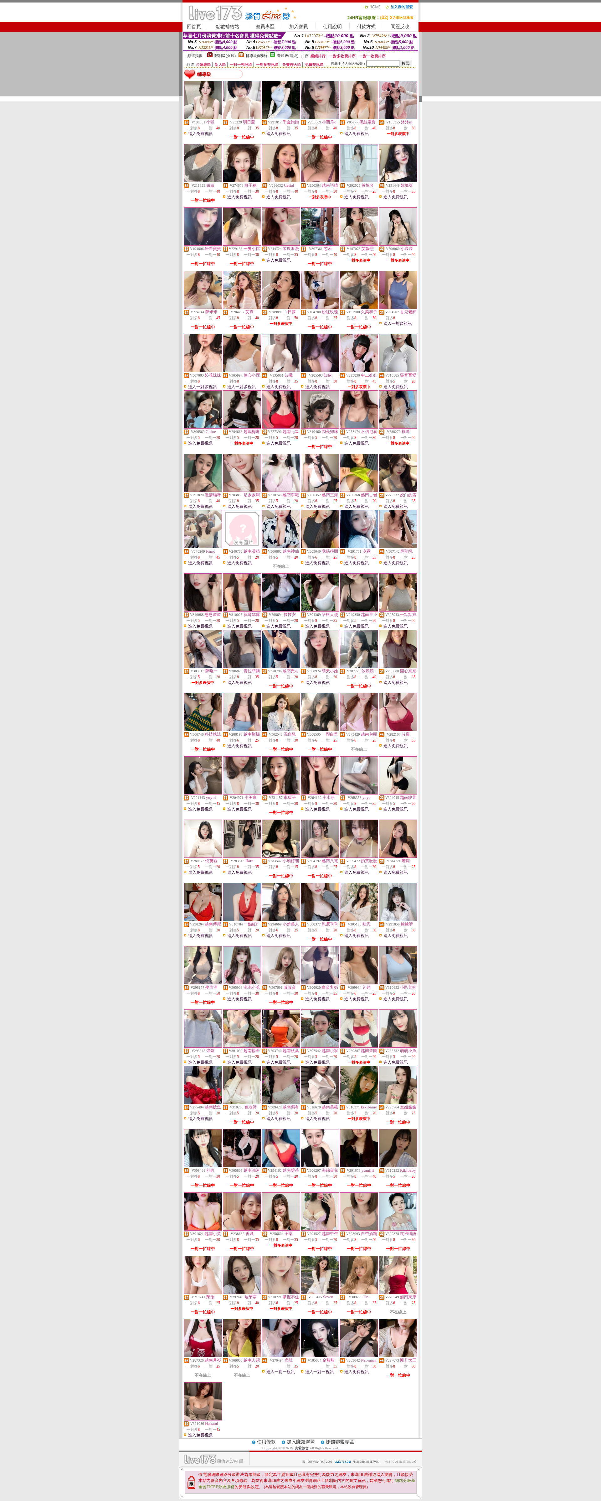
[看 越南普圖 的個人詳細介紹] (359, 1046)
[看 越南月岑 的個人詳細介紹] (203, 1355)
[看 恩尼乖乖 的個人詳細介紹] (320, 919)
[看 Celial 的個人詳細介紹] (281, 181)
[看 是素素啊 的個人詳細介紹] (242, 490)
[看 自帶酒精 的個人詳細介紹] (359, 1229)
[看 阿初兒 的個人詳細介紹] (398, 547)
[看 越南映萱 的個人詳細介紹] (398, 793)
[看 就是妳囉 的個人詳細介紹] (242, 610)
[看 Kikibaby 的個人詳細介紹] (398, 1166)
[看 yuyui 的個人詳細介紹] (203, 793)
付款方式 (366, 26)
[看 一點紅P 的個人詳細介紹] (242, 919)
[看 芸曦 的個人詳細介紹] (281, 370)
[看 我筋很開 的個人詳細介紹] (320, 547)
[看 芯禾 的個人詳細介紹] (320, 244)
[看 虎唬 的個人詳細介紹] (281, 1355)
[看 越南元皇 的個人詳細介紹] (281, 427)
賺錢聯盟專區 (340, 1441)
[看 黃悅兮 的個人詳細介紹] (359, 181)
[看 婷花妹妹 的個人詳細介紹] (203, 370)
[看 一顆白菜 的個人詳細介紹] (320, 729)
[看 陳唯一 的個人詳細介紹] (203, 666)
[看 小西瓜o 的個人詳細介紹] (320, 117)
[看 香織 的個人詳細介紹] (242, 1229)
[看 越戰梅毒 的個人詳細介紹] (242, 427)
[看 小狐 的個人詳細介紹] (203, 117)
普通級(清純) (287, 56)
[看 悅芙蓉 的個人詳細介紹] (203, 856)
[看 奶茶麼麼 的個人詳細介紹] (359, 856)
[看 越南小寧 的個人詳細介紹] (320, 1046)
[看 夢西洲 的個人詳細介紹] (203, 983)
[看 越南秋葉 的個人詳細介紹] (281, 1046)
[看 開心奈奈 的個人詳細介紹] (398, 666)
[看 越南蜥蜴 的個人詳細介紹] (242, 729)
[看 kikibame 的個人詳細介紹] (359, 1102)
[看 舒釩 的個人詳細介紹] (203, 1166)
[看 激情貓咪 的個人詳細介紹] (203, 490)
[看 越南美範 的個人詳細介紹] (320, 1102)
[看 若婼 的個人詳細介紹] (398, 856)
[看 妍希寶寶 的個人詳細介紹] (203, 244)
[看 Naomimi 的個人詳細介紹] (359, 1355)
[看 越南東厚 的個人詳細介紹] (398, 1292)
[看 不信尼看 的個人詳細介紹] (359, 427)
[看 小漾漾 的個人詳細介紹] (398, 244)
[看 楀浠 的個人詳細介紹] (398, 427)
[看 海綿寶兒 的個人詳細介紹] (320, 1166)
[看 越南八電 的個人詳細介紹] (320, 856)
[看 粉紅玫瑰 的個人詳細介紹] (320, 307)
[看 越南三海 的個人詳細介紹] (320, 490)
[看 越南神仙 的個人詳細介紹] (281, 547)
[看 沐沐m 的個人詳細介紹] (398, 117)
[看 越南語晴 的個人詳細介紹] (320, 181)
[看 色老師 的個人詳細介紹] (242, 1102)
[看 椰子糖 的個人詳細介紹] (242, 181)
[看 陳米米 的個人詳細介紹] (203, 307)
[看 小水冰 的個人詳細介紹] (320, 793)
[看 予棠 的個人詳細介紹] (281, 1229)
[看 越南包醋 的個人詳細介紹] (359, 729)
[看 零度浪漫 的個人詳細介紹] (281, 244)
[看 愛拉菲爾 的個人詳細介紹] (242, 666)
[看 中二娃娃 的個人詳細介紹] (359, 370)
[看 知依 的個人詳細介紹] (320, 370)
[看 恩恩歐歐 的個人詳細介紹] (203, 610)
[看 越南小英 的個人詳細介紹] (203, 1229)
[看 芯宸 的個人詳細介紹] (398, 729)
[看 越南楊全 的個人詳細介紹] (242, 1046)
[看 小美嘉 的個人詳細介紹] (242, 793)
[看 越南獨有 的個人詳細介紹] (281, 1102)
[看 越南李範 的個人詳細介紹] (281, 490)
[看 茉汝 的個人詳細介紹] (203, 1292)
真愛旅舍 (302, 1448)
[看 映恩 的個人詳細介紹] (359, 919)
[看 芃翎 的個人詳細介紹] (359, 983)
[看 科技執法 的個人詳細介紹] (203, 729)
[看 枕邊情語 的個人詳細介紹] (398, 1229)
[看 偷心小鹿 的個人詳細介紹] (242, 370)
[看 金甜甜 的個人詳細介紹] (320, 1355)
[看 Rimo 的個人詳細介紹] (203, 547)
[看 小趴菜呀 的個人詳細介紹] (398, 983)
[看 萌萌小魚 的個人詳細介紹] (398, 1046)
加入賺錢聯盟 (301, 1441)
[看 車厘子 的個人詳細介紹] (281, 793)
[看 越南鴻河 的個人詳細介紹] (242, 1166)
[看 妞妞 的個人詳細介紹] (203, 181)
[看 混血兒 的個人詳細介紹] (281, 729)
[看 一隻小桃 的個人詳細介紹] (242, 244)
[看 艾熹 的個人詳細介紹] (242, 307)
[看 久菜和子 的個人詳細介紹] (359, 307)
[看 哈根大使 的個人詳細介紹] (320, 610)
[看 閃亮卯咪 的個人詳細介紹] (320, 427)
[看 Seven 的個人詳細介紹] (320, 1292)
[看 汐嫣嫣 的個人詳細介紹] (359, 666)
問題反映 (400, 26)
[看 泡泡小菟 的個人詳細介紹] (242, 983)
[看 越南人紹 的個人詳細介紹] (242, 1355)
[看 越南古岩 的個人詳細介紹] (359, 490)
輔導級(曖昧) (256, 56)
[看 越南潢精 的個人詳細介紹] (242, 547)
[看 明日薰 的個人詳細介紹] (242, 117)
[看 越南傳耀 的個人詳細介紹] (203, 919)
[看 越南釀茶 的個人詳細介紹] (281, 1166)
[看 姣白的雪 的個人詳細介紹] (398, 490)
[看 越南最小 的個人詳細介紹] (359, 610)
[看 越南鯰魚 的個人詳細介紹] (203, 1102)
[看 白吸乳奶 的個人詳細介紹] (320, 983)
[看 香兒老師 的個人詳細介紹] (398, 307)
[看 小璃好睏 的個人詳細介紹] (281, 856)
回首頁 (194, 26)
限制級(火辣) (225, 56)
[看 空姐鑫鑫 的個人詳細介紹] (398, 1102)
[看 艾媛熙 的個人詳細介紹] (359, 244)
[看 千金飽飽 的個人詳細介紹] (281, 117)
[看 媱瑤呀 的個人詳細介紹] (398, 181)
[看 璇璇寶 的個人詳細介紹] (281, 983)
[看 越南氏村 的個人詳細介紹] (281, 666)
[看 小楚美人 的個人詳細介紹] (281, 919)
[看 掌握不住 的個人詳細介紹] (281, 1292)
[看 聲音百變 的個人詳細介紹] (398, 370)
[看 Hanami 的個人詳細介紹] (203, 1419)
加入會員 (298, 26)
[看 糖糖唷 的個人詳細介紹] (398, 919)
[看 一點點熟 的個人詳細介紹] (398, 610)
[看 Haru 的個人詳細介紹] (242, 856)
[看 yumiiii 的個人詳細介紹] (359, 1166)
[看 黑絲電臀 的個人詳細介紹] (359, 117)
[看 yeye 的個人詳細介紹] (359, 793)
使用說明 (332, 26)
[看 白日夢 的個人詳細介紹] (281, 307)
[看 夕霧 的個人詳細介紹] (359, 547)
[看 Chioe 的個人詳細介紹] (203, 427)
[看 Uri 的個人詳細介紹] (359, 1292)
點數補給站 (227, 26)
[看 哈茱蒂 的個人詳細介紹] (242, 1292)
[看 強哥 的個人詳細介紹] (203, 1046)
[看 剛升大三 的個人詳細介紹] (398, 1355)
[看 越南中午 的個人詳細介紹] (320, 1229)
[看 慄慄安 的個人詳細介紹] (281, 610)
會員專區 (265, 26)
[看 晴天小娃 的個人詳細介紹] (320, 666)
